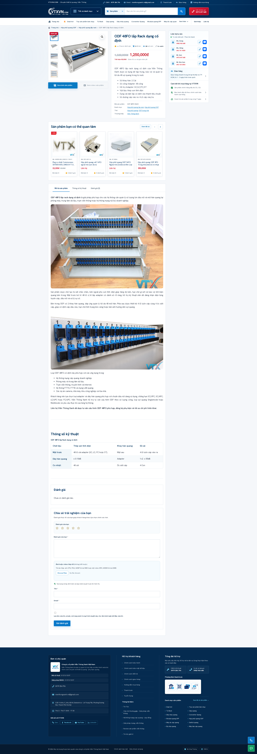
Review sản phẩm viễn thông (133, 729)
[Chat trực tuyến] (251, 748)
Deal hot (169, 707)
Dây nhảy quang (171, 715)
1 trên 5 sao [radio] (58, 529)
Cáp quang (192, 711)
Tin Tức (126, 707)
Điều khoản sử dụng (136, 749)
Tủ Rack (169, 711)
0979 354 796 (60, 686)
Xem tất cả (145, 126)
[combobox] (151, 11)
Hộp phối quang (132, 110)
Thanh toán (167, 2)
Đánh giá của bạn (62, 524)
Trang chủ (55, 28)
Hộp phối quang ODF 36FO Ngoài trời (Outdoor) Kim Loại (120, 163)
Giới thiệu (197, 22)
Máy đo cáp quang (172, 722)
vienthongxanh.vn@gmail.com (67, 694)
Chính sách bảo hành (132, 663)
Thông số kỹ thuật (79, 188)
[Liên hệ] (251, 740)
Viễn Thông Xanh (133, 114)
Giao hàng (182, 2)
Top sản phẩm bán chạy (197, 707)
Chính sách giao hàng (132, 679)
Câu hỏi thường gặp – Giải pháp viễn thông (136, 712)
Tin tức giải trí (128, 734)
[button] (102, 36)
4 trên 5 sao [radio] (74, 529)
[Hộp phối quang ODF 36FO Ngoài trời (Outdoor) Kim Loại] (121, 145)
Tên (56, 589)
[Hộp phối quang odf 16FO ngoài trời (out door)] (92, 145)
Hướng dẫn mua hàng (201, 2)
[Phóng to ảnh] (107, 246)
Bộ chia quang (171, 726)
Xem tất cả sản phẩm (201, 700)
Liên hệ (206, 22)
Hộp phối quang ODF (68, 28)
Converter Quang (195, 715)
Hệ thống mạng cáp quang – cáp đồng (137, 718)
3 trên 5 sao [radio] (69, 529)
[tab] (63, 85)
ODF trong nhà (144, 110)
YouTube (81, 722)
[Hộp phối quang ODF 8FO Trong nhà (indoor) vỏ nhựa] (149, 145)
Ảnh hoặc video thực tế (71, 564)
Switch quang (193, 722)
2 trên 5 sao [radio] (63, 529)
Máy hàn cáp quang (195, 726)
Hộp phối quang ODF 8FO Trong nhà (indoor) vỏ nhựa (148, 163)
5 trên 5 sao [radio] (79, 529)
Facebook (67, 722)
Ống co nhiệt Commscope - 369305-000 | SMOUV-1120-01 (63, 164)
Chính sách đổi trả (131, 674)
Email (56, 601)
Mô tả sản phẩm (61, 188)
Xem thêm (182, 21)
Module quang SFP (172, 719)
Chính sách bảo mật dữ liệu (134, 668)
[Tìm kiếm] (181, 11)
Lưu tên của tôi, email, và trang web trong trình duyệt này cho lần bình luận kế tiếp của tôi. (88, 616)
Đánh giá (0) (95, 188)
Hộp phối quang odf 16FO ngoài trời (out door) (91, 163)
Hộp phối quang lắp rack (87, 28)
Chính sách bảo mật (121, 749)
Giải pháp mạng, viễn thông (133, 723)
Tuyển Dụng (128, 696)
